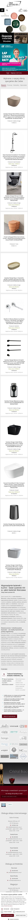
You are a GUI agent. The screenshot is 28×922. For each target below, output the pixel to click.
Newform (16, 326)
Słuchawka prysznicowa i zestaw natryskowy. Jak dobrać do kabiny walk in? (14, 703)
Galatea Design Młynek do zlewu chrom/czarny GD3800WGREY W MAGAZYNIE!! (14, 402)
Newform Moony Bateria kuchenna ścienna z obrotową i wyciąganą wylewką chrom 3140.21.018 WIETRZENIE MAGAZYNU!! (14, 321)
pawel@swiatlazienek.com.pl (15, 852)
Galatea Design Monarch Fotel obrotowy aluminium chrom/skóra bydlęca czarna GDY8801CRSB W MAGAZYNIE (14, 198)
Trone (16, 244)
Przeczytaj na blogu (9, 716)
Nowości (3, 85)
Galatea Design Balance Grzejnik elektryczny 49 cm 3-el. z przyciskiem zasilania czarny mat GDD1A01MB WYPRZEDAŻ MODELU (14, 362)
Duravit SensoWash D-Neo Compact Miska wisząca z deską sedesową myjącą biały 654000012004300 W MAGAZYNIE (14, 485)
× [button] (26, 893)
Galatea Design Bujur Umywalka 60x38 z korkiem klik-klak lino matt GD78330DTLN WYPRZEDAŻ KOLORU (14, 279)
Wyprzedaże (23, 85)
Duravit (17, 490)
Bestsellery (16, 85)
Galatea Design (16, 121)
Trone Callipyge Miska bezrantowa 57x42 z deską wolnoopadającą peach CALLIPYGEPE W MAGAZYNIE (14, 238)
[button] (14, 919)
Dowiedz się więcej (8, 906)
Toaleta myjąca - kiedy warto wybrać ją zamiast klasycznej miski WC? (14, 706)
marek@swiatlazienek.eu (15, 880)
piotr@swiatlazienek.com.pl (14, 872)
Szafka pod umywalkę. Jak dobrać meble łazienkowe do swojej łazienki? (14, 699)
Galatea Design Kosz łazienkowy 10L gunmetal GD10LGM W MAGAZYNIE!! (14, 524)
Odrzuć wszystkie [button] (21, 915)
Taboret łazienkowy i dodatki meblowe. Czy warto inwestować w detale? (15, 676)
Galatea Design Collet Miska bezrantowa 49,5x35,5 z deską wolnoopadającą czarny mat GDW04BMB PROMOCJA (14, 444)
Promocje (9, 85)
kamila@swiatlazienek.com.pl (15, 838)
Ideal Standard (16, 162)
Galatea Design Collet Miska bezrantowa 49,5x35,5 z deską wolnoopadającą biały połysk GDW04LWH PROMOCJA (14, 567)
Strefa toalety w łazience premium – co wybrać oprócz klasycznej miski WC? (14, 710)
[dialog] (14, 907)
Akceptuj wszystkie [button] (7, 915)
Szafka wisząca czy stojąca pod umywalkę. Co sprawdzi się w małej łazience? (14, 696)
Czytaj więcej (4, 669)
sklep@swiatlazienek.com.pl (14, 827)
